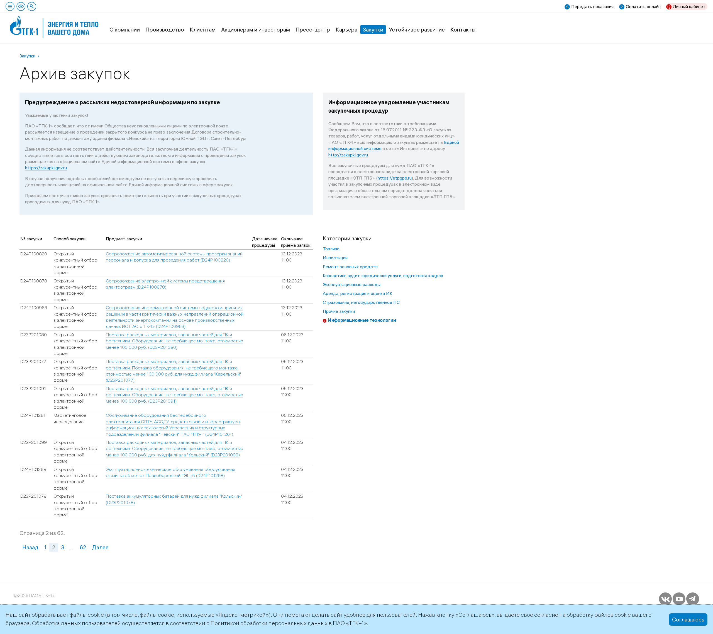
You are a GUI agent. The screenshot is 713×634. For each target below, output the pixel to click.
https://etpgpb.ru (395, 178)
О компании (124, 29)
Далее (100, 547)
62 (83, 547)
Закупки (373, 29)
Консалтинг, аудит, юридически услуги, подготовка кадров (383, 275)
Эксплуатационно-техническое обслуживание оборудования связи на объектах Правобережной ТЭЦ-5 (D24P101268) (170, 472)
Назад (30, 547)
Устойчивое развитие (417, 29)
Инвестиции (335, 257)
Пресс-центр (313, 29)
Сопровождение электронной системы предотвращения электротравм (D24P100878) (165, 284)
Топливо (331, 248)
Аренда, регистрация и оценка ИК (357, 293)
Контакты (462, 29)
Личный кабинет (689, 6)
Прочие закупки (339, 311)
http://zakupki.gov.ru (348, 155)
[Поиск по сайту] (31, 6)
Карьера (346, 29)
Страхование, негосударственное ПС (361, 302)
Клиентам (203, 29)
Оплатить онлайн (643, 6)
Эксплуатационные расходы (351, 284)
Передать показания (592, 6)
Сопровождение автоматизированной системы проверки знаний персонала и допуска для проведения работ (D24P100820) (174, 257)
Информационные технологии (362, 320)
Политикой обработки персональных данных (269, 623)
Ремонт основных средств (350, 266)
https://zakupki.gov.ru (46, 167)
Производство (164, 29)
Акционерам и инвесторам (255, 29)
